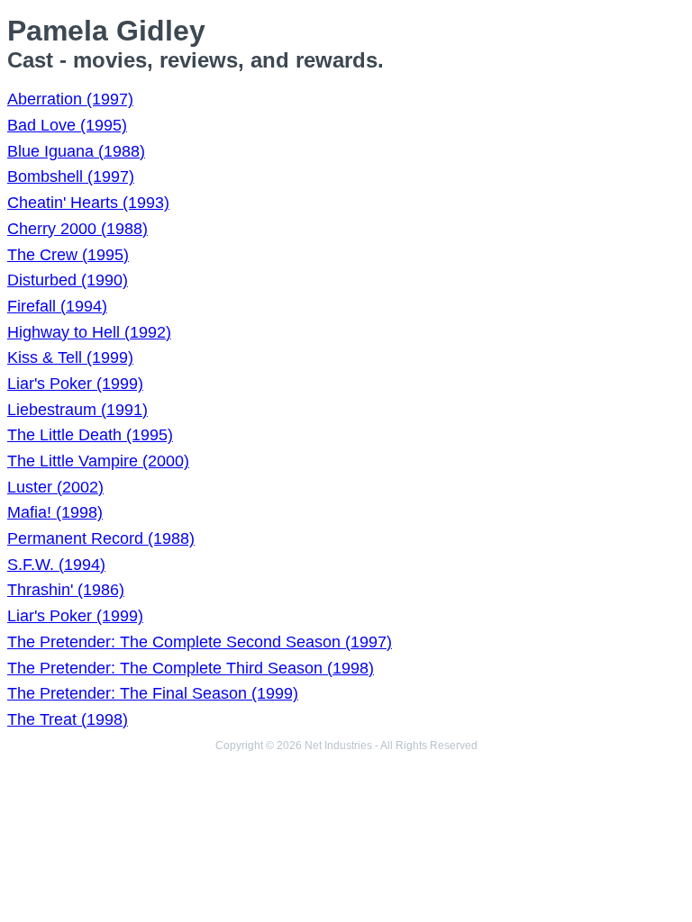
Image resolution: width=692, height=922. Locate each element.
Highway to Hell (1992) (89, 332)
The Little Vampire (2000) (98, 461)
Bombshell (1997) (70, 176)
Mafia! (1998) (55, 512)
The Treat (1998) (67, 719)
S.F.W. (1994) (56, 565)
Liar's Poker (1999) (75, 384)
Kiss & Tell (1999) (70, 357)
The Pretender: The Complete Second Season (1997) (199, 642)
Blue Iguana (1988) (76, 151)
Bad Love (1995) (67, 125)
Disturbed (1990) (67, 280)
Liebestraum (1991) (77, 410)
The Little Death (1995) (90, 435)
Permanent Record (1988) (101, 538)
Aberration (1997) (70, 99)
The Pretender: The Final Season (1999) (152, 693)
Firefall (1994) (57, 306)
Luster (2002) (55, 487)
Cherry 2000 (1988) (77, 229)
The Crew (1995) (68, 255)
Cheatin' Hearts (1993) (88, 203)
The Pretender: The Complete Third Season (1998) (190, 668)
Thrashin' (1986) (65, 590)
